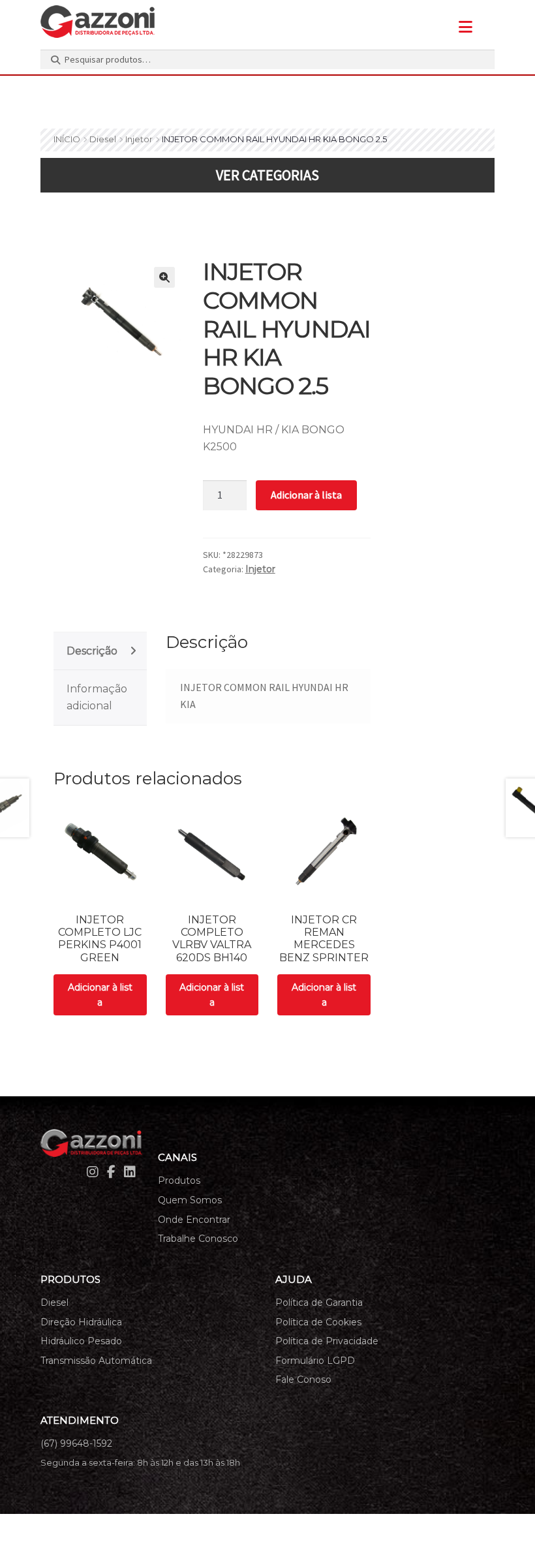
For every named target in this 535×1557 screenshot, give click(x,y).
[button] (164, 277)
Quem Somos (190, 1200)
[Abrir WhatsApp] (502, 1524)
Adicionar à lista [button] (100, 994)
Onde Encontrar (194, 1220)
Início (67, 139)
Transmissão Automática (96, 1360)
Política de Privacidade (326, 1341)
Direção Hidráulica (81, 1322)
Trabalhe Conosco (198, 1238)
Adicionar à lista (306, 494)
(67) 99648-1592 (76, 1443)
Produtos (179, 1180)
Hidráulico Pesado (81, 1341)
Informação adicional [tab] (97, 697)
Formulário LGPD (315, 1360)
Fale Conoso (303, 1379)
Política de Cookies (318, 1322)
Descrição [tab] (92, 651)
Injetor (139, 139)
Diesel (102, 139)
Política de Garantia (319, 1302)
